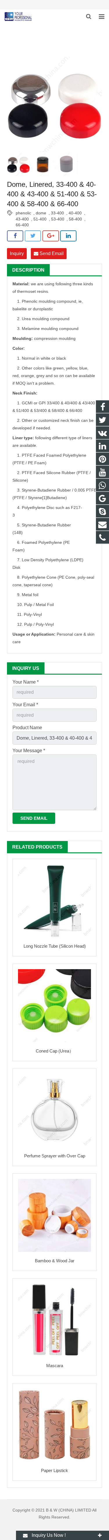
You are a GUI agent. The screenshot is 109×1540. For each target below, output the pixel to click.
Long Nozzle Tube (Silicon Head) (55, 946)
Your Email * (25, 704)
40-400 (75, 213)
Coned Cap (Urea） (55, 1050)
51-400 (40, 219)
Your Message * (28, 750)
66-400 (22, 225)
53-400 (57, 219)
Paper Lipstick (54, 1470)
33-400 (57, 213)
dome (41, 213)
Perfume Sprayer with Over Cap (54, 1155)
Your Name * (25, 682)
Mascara (54, 1365)
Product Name (27, 727)
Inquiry (17, 253)
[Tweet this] (33, 235)
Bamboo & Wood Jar (54, 1260)
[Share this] (15, 235)
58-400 (75, 219)
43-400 (22, 219)
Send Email (51, 253)
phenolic (23, 213)
